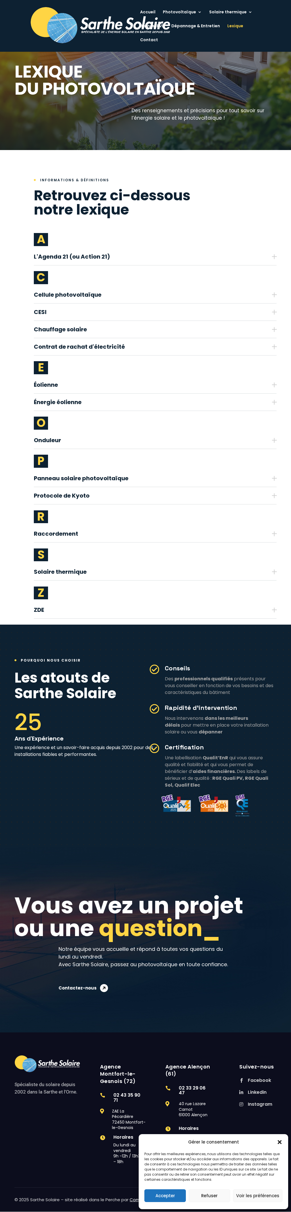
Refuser (209, 1196)
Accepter (165, 1196)
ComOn (138, 1200)
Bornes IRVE (152, 26)
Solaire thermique (228, 12)
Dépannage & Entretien (195, 26)
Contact (149, 40)
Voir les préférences (257, 1196)
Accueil (147, 12)
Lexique (235, 26)
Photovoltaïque (179, 12)
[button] (279, 1142)
